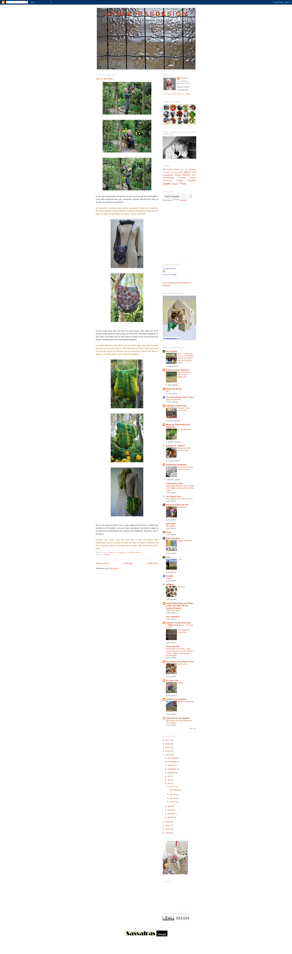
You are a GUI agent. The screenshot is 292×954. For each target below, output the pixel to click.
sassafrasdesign (146, 13)
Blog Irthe (184, 169)
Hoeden (177, 175)
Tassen (106, 554)
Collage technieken (185, 541)
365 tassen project (171, 169)
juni (169, 780)
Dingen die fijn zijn (173, 389)
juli (169, 776)
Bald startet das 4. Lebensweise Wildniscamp (184, 374)
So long (168, 578)
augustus (172, 773)
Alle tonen (193, 728)
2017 (167, 740)
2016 (167, 744)
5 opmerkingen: (134, 552)
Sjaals (167, 183)
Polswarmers (167, 180)
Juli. (167, 391)
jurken (194, 175)
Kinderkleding (168, 178)
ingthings (170, 584)
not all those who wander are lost (180, 662)
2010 (167, 829)
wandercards (182, 664)
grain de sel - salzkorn (175, 446)
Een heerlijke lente (184, 429)
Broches (192, 169)
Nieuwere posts (102, 563)
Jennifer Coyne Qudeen (176, 699)
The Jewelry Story (174, 496)
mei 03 (173, 798)
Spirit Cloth (171, 524)
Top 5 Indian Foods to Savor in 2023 (179, 499)
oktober (171, 765)
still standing (170, 526)
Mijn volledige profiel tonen (177, 94)
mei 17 (173, 787)
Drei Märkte (182, 507)
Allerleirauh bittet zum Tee (177, 505)
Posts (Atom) (114, 568)
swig (168, 557)
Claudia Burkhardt (169, 268)
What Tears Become (173, 399)
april (170, 806)
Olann (168, 532)
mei (169, 784)
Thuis (182, 183)
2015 (167, 747)
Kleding (182, 178)
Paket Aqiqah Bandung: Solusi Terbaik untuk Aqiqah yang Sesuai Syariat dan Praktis (180, 488)
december (172, 758)
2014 (167, 751)
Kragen (193, 178)
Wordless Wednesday (186, 701)
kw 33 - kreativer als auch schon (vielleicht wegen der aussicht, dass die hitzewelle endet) (186, 358)
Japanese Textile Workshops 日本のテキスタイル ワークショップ (179, 625)
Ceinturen (166, 172)
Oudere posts (152, 563)
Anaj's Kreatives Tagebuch (177, 370)
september (172, 769)
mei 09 (173, 794)
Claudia (184, 78)
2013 (167, 755)
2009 (167, 833)
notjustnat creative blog (176, 406)
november (172, 762)
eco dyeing (184, 172)
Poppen (180, 180)
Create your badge (170, 274)
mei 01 (173, 802)
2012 (167, 822)
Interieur (186, 175)
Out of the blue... (105, 78)
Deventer (174, 172)
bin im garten (171, 351)
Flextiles (169, 576)
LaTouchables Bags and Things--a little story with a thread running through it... (180, 605)
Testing (180, 683)
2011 (167, 826)
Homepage (128, 563)
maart (170, 810)
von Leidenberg (172, 617)
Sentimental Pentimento (176, 465)
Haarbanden (168, 175)
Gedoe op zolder (173, 646)
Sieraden (192, 180)
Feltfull (193, 172)
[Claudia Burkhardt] (164, 272)
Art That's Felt (172, 681)
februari (171, 814)
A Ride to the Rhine (173, 610)
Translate (183, 200)
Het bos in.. (182, 587)
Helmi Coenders (173, 538)
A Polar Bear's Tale (174, 483)
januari (171, 817)
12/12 (180, 559)
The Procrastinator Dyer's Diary (180, 397)
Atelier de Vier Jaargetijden (177, 718)
